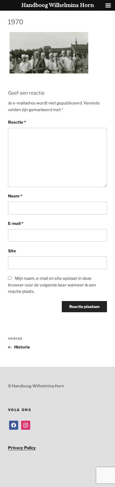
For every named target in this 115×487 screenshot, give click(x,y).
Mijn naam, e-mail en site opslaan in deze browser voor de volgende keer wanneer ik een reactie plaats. (52, 285)
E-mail (15, 223)
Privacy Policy (22, 447)
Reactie (17, 122)
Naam (15, 196)
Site (12, 251)
